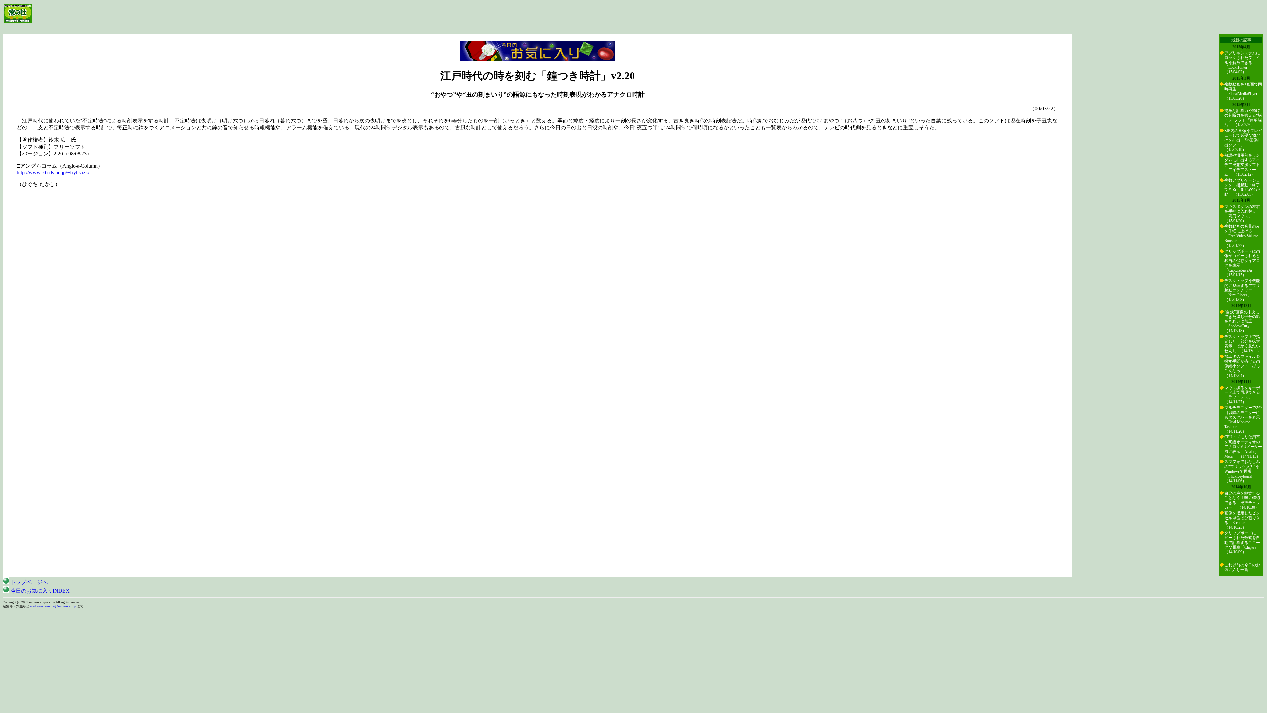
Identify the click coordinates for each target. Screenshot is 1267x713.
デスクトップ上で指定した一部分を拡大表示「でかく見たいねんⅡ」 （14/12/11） (1242, 343)
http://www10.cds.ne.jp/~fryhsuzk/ (53, 172)
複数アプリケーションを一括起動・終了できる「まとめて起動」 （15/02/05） (1242, 187)
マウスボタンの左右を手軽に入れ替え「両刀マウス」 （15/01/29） (1242, 213)
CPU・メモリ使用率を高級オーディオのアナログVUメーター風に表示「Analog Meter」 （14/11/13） (1243, 446)
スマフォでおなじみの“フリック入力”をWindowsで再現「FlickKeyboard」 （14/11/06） (1242, 471)
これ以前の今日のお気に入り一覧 (1242, 567)
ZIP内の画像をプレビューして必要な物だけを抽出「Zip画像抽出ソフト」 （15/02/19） (1243, 140)
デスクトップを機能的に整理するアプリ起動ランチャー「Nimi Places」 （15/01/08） (1242, 290)
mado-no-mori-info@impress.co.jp (53, 606)
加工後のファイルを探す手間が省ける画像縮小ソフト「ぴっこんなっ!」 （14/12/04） (1242, 366)
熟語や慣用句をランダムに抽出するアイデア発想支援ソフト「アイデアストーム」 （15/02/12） (1242, 165)
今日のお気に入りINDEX (39, 591)
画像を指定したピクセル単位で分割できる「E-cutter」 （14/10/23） (1242, 520)
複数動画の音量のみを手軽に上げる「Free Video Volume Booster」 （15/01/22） (1242, 236)
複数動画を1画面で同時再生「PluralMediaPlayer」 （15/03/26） (1243, 91)
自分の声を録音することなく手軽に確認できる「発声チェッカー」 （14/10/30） (1242, 500)
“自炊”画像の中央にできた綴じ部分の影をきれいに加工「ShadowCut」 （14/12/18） (1242, 321)
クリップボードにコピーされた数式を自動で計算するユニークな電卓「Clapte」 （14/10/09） (1242, 543)
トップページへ (28, 582)
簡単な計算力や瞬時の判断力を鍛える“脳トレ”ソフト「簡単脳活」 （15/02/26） (1243, 117)
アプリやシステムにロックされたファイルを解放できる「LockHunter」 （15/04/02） (1242, 63)
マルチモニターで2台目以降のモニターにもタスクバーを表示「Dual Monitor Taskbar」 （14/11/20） (1243, 419)
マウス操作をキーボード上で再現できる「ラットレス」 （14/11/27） (1242, 395)
